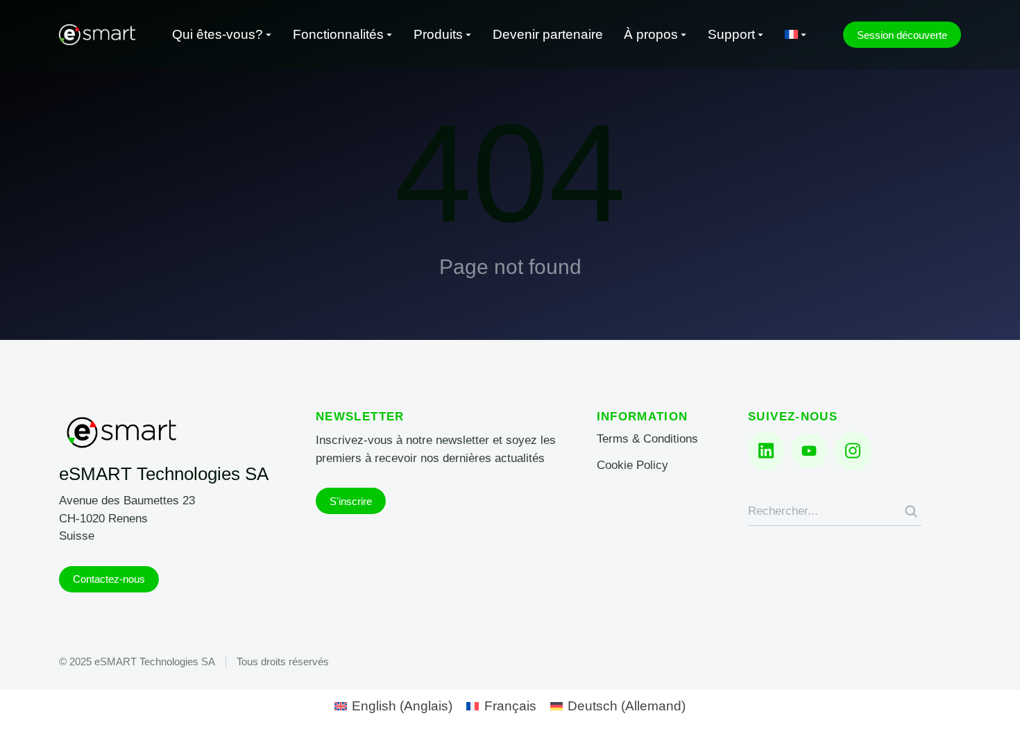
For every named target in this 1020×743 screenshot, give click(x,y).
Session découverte (902, 35)
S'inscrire (351, 501)
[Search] (911, 511)
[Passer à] (796, 35)
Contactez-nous (109, 579)
